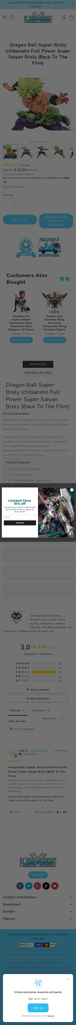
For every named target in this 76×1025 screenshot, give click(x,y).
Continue (20, 523)
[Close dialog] (71, 489)
